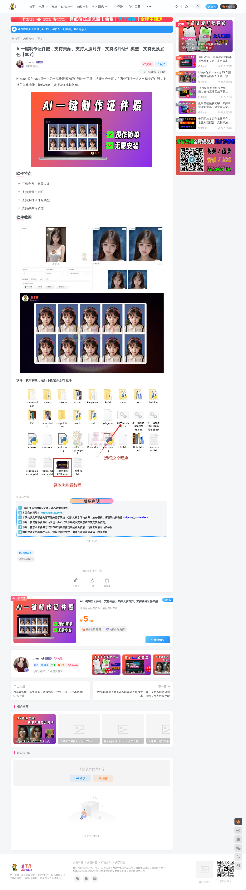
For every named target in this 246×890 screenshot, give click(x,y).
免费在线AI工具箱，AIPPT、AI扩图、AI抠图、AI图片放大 (52, 29)
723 (46, 665)
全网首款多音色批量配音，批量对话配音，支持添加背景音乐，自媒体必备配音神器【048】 (214, 124)
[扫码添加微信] (238, 848)
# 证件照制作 (26, 559)
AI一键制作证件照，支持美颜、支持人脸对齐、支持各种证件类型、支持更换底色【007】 (90, 51)
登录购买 (159, 640)
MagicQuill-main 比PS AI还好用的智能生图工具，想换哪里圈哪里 (214, 76)
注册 (105, 778)
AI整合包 (82, 6)
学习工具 (134, 6)
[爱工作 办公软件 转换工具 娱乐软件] (22, 867)
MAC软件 (67, 6)
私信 (162, 64)
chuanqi (30, 62)
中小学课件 (118, 6)
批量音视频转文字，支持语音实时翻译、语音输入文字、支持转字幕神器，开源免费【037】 (214, 108)
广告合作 (106, 862)
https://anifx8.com (51, 512)
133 (63, 665)
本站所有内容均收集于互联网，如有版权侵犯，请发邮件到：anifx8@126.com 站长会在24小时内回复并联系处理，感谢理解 (119, 869)
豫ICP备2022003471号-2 (86, 867)
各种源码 (98, 6)
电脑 (42, 6)
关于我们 (120, 862)
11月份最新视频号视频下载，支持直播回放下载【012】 (213, 91)
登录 (82, 778)
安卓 (54, 6)
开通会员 (230, 6)
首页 (32, 6)
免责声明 (92, 862)
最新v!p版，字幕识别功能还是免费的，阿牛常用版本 (215, 59)
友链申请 (78, 862)
